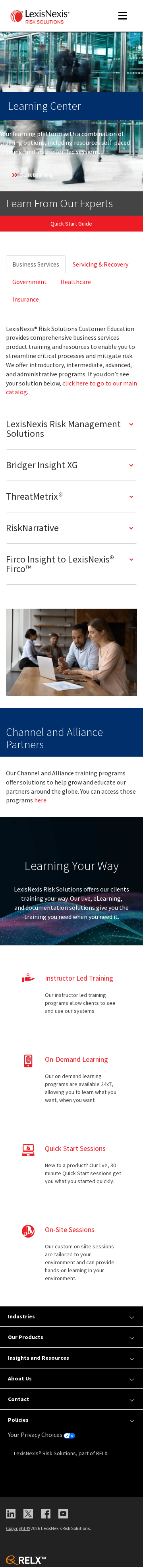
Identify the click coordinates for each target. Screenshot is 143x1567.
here (40, 800)
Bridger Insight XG (42, 465)
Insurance (25, 299)
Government (29, 282)
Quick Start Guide (71, 223)
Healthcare (75, 282)
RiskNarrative (32, 528)
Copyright (18, 1528)
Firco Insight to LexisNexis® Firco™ (60, 564)
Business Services (35, 264)
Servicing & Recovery (100, 264)
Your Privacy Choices (36, 1435)
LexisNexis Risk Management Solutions (63, 429)
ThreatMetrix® (34, 496)
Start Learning (36, 174)
